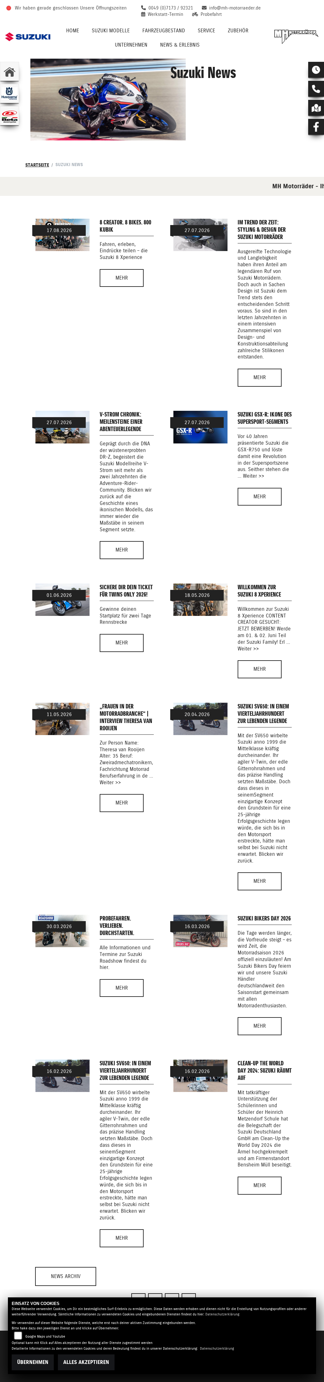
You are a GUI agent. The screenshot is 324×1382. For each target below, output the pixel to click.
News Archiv (65, 1276)
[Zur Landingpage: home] (9, 71)
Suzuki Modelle (111, 31)
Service (206, 31)
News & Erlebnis (180, 45)
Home (72, 31)
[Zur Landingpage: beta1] (9, 115)
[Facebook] (316, 127)
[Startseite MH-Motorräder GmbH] (296, 36)
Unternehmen (131, 45)
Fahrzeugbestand (163, 31)
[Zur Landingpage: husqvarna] (9, 93)
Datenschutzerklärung (222, 1314)
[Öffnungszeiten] (316, 70)
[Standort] (316, 108)
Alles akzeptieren (86, 1362)
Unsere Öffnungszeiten (103, 8)
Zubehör (238, 31)
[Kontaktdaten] (316, 89)
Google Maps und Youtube (45, 1336)
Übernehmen (32, 1362)
